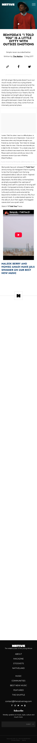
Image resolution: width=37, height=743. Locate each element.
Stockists (18, 663)
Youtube (25, 705)
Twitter (18, 705)
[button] (18, 24)
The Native (18, 56)
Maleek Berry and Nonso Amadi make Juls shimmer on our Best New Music (18, 268)
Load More (18, 631)
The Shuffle (18, 695)
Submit (28, 724)
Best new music (18, 685)
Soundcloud (21, 705)
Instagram (15, 705)
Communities (18, 681)
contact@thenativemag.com (18, 701)
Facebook (12, 705)
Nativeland (18, 668)
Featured (18, 690)
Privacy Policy (15, 740)
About (18, 654)
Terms (24, 740)
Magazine (18, 659)
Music (18, 676)
